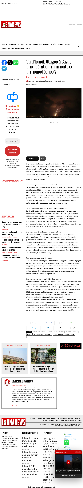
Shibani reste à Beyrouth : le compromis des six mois (12, 241)
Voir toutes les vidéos (68, 476)
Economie (5, 229)
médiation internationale (42, 334)
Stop (42, 158)
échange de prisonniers (56, 331)
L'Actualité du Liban (9, 237)
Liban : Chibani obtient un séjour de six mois (11, 248)
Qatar (29, 337)
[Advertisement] (41, 22)
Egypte (68, 331)
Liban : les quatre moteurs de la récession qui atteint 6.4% (12, 224)
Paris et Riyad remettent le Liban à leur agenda (12, 233)
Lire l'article (32, 158)
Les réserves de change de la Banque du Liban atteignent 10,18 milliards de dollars (43, 368)
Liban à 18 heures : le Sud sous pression (52, 477)
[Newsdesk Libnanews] (27, 81)
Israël (29, 334)
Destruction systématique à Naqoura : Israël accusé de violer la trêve (15, 368)
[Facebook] (12, 405)
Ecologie (5, 260)
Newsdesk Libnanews (44, 81)
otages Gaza (69, 334)
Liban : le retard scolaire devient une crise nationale (30, 456)
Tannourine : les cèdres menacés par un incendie (11, 256)
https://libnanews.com (19, 385)
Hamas (75, 331)
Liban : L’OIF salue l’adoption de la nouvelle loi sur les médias (30, 470)
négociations (58, 334)
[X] (16, 405)
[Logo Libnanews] (11, 24)
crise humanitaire (39, 331)
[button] (79, 46)
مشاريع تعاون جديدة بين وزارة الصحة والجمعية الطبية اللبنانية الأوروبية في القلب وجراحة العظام (51, 445)
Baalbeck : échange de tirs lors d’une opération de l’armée (50, 463)
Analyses (5, 244)
